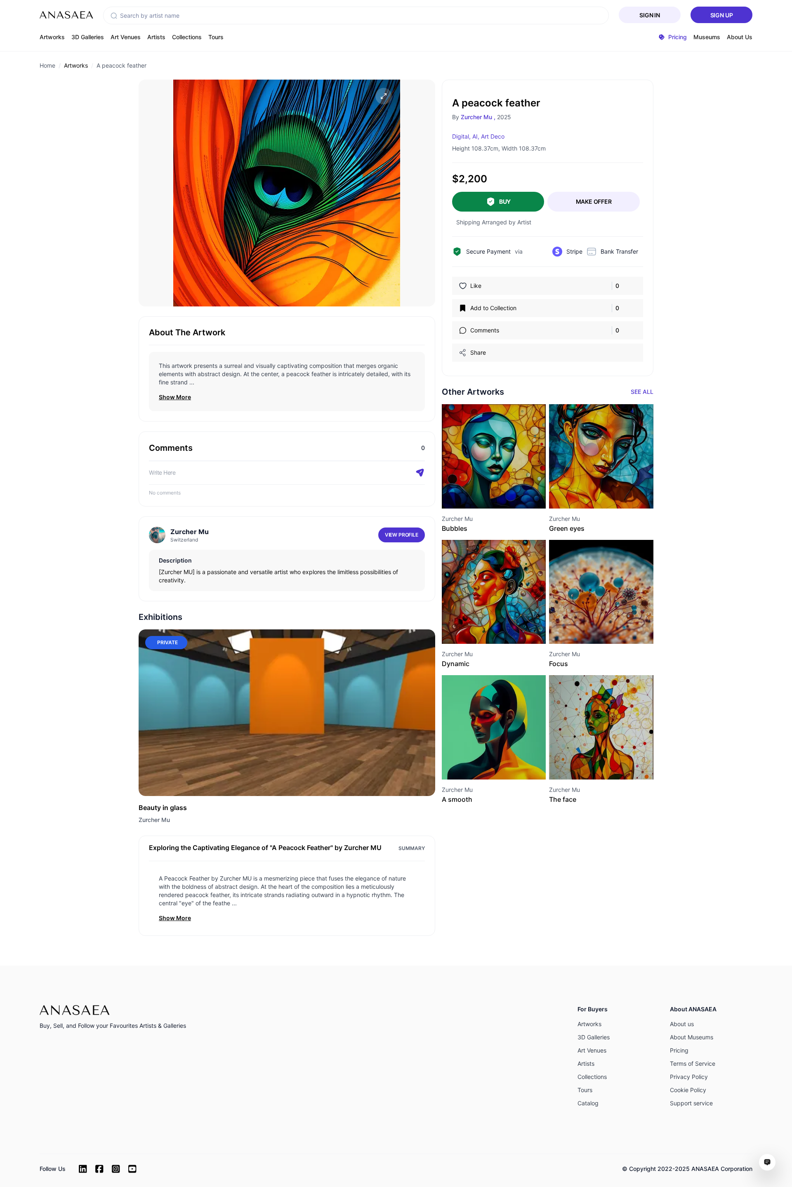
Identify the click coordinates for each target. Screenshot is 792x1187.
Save (502, 493)
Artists (156, 36)
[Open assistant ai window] (767, 1162)
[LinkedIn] (83, 1169)
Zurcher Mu (154, 819)
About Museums (691, 1037)
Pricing (679, 1050)
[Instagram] (116, 1169)
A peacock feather (121, 65)
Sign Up (721, 15)
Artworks (52, 36)
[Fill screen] (383, 96)
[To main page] (66, 15)
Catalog (588, 1103)
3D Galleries (87, 36)
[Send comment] (420, 473)
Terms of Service (692, 1063)
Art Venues (126, 36)
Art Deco (492, 136)
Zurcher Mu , (478, 116)
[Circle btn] (479, 493)
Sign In (649, 15)
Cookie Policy (688, 1089)
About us (682, 1023)
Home (47, 65)
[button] (114, 15)
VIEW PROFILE (401, 535)
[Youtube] (132, 1169)
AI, (475, 136)
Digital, (461, 136)
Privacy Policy (689, 1076)
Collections (187, 36)
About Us (739, 36)
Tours (216, 36)
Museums (706, 36)
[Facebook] (99, 1169)
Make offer (594, 201)
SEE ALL (642, 391)
